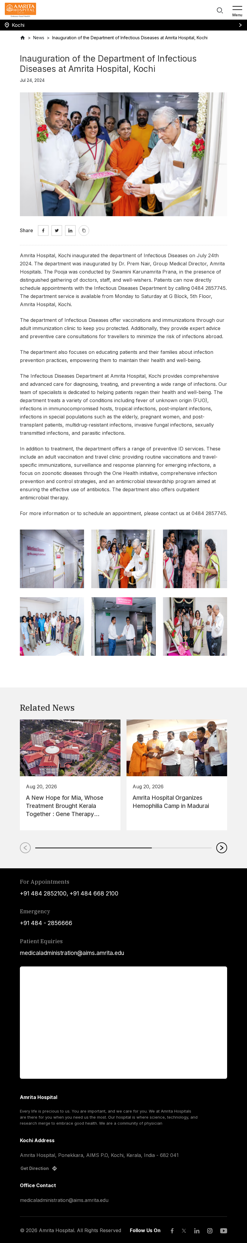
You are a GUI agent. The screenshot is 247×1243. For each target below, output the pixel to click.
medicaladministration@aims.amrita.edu (72, 953)
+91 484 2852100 (43, 893)
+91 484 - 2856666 (46, 923)
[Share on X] (57, 230)
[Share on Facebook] (43, 230)
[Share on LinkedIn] (70, 230)
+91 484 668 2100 (94, 893)
